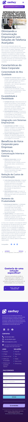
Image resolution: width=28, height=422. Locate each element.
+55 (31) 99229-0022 (10, 339)
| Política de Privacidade (17, 413)
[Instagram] (8, 329)
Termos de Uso (8, 413)
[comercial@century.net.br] (3, 341)
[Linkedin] (4, 329)
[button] (23, 2)
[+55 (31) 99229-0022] (3, 339)
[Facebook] (12, 329)
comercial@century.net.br (10, 341)
